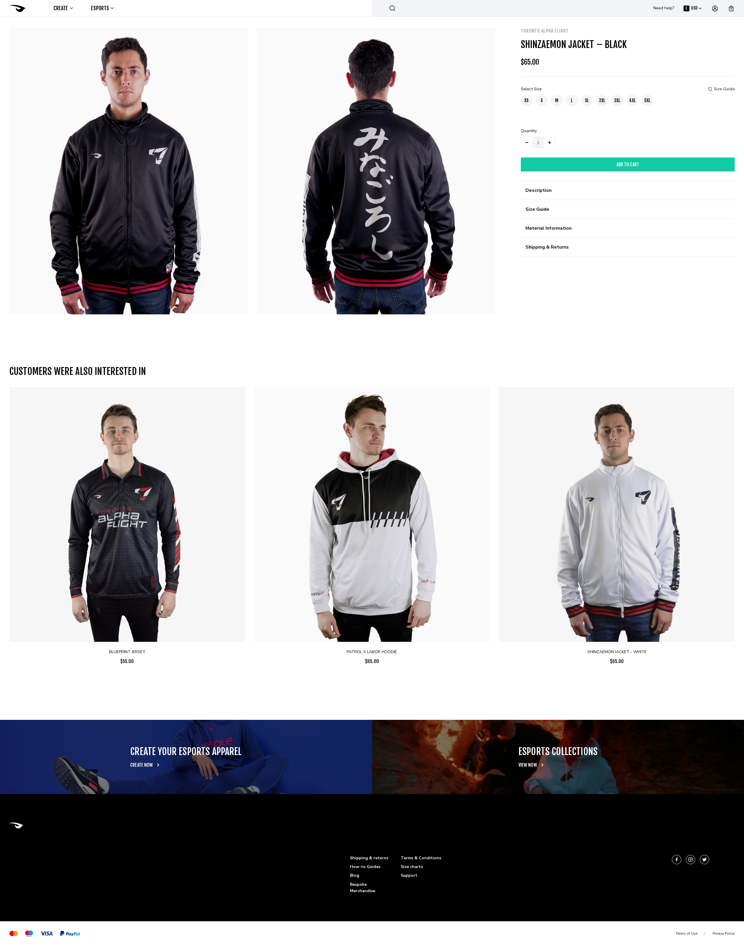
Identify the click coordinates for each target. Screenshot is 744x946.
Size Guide (724, 89)
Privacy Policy (724, 933)
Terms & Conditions (421, 858)
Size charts (412, 866)
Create (60, 8)
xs (526, 100)
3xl (617, 100)
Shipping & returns (369, 858)
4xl (632, 100)
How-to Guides (365, 866)
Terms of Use (686, 933)
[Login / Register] (714, 8)
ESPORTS (100, 8)
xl (587, 100)
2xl (602, 100)
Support (409, 875)
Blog (354, 875)
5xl (647, 100)
